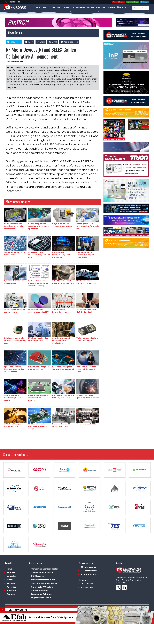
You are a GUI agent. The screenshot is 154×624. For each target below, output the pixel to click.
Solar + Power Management (44, 583)
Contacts (11, 594)
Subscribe (100, 8)
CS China (111, 8)
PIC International (89, 571)
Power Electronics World (43, 580)
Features (11, 572)
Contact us (144, 2)
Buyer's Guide (79, 8)
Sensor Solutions (39, 590)
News (45, 8)
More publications (118, 2)
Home (38, 8)
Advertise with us (132, 2)
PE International (88, 574)
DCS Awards (87, 584)
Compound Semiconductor (44, 569)
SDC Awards (87, 587)
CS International (88, 567)
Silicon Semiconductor (42, 572)
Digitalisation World (41, 598)
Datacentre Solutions (41, 594)
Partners (11, 583)
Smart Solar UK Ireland (42, 587)
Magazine (56, 8)
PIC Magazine (38, 576)
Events (90, 8)
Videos (67, 8)
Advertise (11, 587)
